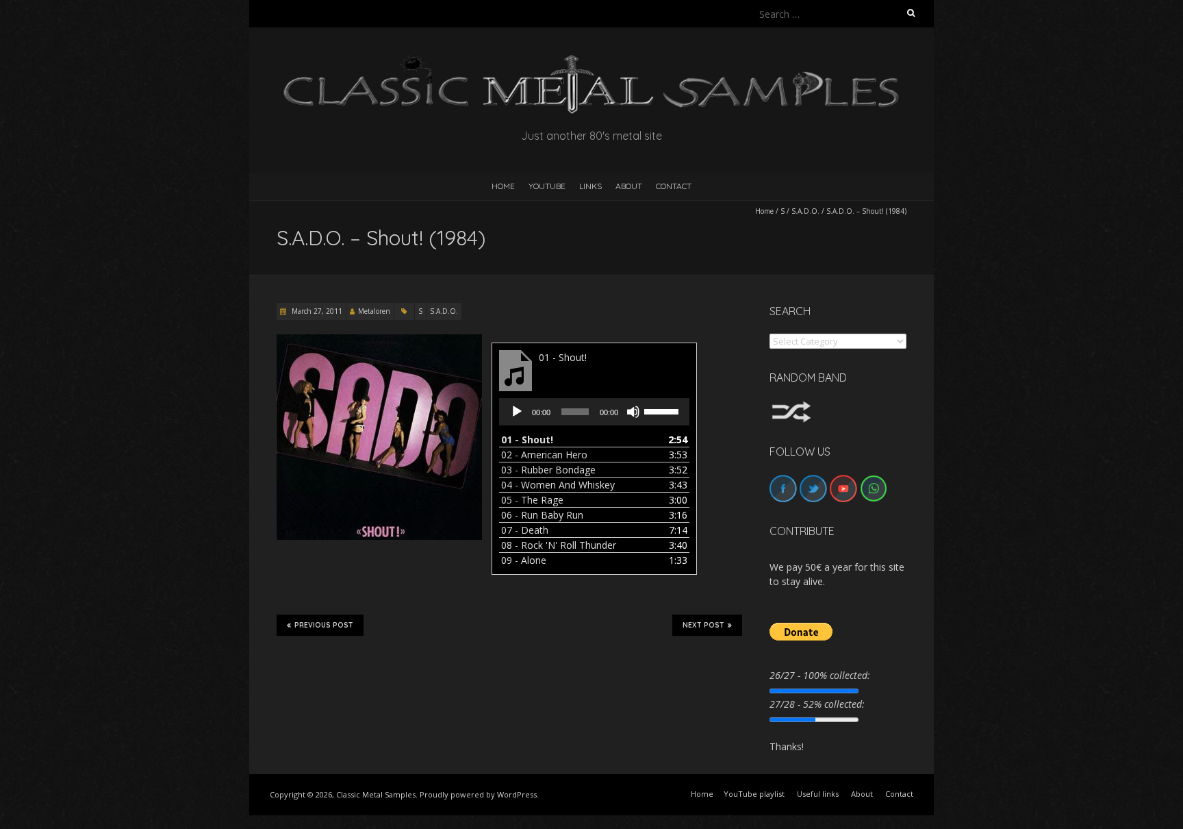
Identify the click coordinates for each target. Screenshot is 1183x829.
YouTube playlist (754, 794)
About (628, 186)
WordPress (517, 794)
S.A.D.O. (805, 211)
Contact (673, 186)
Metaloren (374, 311)
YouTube (547, 186)
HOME (503, 186)
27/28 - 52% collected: (817, 703)
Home (764, 211)
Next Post (703, 625)
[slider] (663, 410)
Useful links (818, 794)
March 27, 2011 (316, 311)
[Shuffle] (791, 407)
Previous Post (323, 625)
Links (590, 186)
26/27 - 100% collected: (819, 675)
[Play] (517, 412)
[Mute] (633, 412)
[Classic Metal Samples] (591, 61)
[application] (594, 411)
